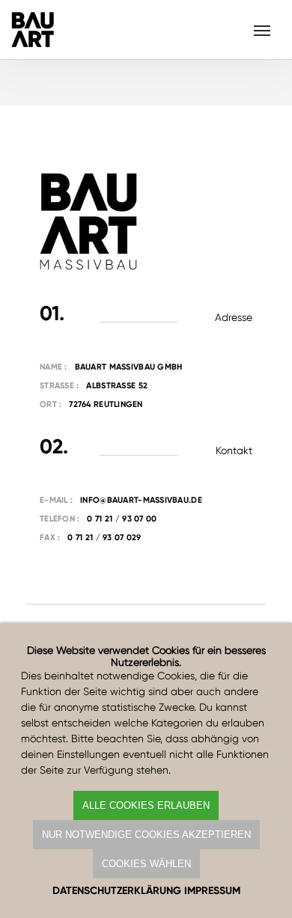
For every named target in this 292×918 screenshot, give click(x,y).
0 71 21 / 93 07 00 (121, 519)
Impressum (212, 890)
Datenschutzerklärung (116, 890)
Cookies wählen (146, 863)
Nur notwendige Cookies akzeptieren (146, 834)
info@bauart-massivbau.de (141, 500)
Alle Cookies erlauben (146, 805)
